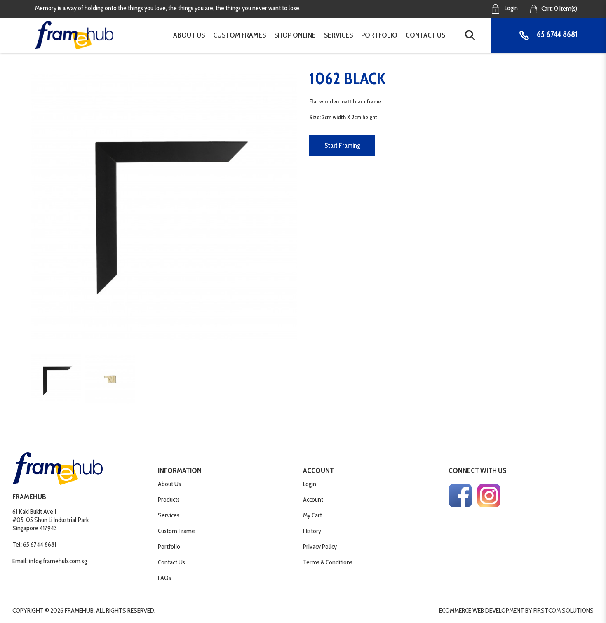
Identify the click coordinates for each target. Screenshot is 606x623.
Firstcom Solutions (563, 610)
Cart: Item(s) (559, 8)
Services (168, 515)
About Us (169, 484)
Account (313, 499)
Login (510, 8)
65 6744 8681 (556, 34)
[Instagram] (488, 495)
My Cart (312, 515)
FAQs (164, 578)
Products (169, 499)
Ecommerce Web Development (481, 610)
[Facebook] (460, 495)
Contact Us (171, 562)
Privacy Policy (320, 546)
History (312, 531)
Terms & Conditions (327, 562)
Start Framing (342, 145)
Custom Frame (176, 531)
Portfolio (169, 546)
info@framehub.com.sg (58, 561)
